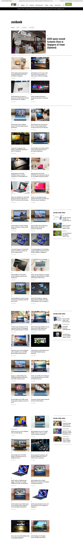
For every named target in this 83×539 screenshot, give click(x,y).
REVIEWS (24, 27)
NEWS (18, 27)
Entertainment (39, 5)
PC (27, 5)
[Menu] (18, 5)
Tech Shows (58, 5)
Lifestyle (31, 5)
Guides (46, 5)
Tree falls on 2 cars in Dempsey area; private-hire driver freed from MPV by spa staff (50, 0)
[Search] (63, 5)
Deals (51, 5)
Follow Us (68, 4)
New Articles (14, 429)
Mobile (22, 5)
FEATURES (31, 27)
